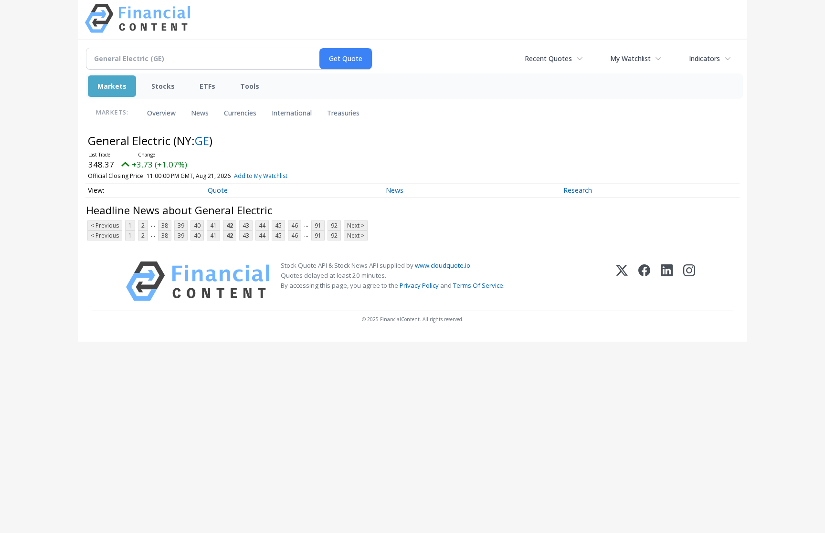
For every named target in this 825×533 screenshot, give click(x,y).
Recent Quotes (548, 58)
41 (213, 225)
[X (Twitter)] (622, 281)
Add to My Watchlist (260, 176)
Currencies (240, 112)
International (292, 112)
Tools (249, 86)
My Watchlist (630, 58)
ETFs (207, 86)
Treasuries (343, 112)
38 (164, 225)
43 (246, 225)
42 (229, 225)
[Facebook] (644, 281)
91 (318, 225)
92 (334, 225)
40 (197, 225)
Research (577, 190)
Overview (161, 112)
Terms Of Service (478, 285)
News (200, 112)
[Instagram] (689, 281)
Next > (355, 225)
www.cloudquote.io (442, 265)
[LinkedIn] (667, 281)
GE (202, 140)
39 (181, 225)
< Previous (105, 225)
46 (294, 225)
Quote (218, 190)
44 (262, 225)
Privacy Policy (419, 285)
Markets (112, 86)
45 (278, 225)
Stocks (163, 86)
